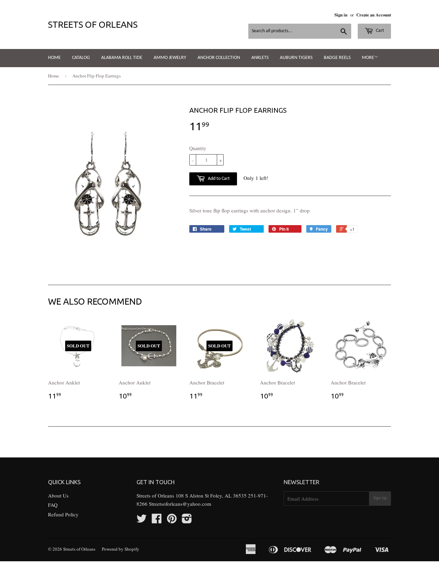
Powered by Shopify (120, 549)
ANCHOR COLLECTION (219, 57)
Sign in (340, 15)
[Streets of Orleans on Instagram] (187, 520)
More (368, 57)
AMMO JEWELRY (170, 57)
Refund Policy (63, 514)
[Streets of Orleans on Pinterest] (172, 520)
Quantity (197, 148)
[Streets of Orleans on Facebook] (157, 520)
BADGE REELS (337, 57)
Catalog (81, 57)
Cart (379, 30)
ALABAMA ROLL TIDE (121, 57)
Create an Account (373, 15)
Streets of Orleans (93, 24)
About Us (58, 495)
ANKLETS (260, 57)
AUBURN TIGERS (296, 57)
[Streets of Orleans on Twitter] (142, 520)
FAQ (53, 504)
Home (54, 57)
